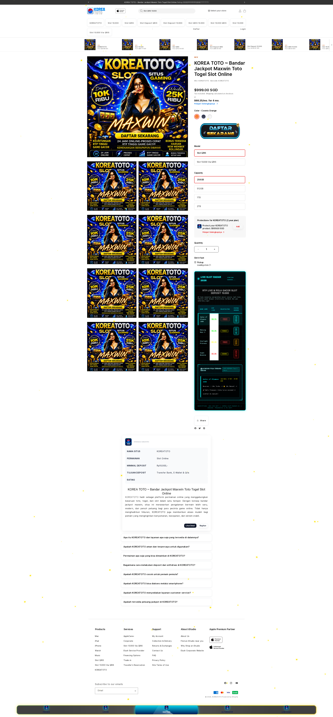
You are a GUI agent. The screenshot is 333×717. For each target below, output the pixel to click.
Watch (98, 651)
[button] (96, 22)
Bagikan (203, 526)
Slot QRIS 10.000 (196, 23)
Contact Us (157, 651)
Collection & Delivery (162, 641)
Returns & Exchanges (162, 646)
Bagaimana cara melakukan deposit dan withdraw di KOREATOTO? (159, 565)
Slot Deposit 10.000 (172, 23)
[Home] (96, 11)
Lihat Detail (190, 526)
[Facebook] (196, 429)
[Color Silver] (210, 117)
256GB (200, 179)
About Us (185, 636)
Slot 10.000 (113, 23)
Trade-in (127, 660)
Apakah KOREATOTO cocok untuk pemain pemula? (150, 574)
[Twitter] (200, 429)
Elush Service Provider (134, 651)
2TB (199, 206)
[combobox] (166, 10)
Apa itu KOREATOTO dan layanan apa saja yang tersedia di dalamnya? (161, 537)
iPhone (98, 646)
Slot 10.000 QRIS (219, 23)
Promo (46, 712)
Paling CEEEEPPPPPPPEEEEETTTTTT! (193, 2)
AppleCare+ (129, 636)
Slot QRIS (129, 23)
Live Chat (287, 712)
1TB (199, 197)
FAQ (154, 655)
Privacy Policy (158, 660)
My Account (157, 636)
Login (106, 712)
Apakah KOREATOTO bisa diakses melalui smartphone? (153, 583)
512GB (200, 188)
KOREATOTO (96, 23)
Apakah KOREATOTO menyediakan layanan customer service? (157, 593)
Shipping (210, 94)
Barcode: (214, 81)
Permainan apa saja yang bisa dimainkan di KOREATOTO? (154, 556)
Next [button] (244, 2)
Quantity (198, 243)
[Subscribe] (135, 691)
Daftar (166, 712)
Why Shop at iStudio (190, 646)
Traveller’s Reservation (134, 665)
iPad (97, 641)
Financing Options (132, 655)
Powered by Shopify (230, 697)
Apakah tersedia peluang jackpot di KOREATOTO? (150, 602)
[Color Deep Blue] (203, 117)
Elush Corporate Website (192, 651)
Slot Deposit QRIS (148, 23)
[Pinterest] (205, 429)
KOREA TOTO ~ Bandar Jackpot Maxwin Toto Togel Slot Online (166, 2)
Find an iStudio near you (192, 641)
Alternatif (227, 712)
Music (97, 655)
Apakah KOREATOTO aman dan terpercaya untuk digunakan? (156, 546)
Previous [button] (88, 2)
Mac (97, 636)
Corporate (128, 641)
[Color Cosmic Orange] (196, 116)
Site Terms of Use (160, 665)
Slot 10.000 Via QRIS (99, 32)
